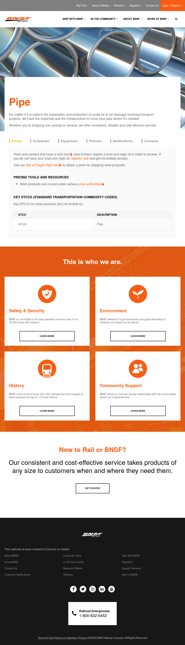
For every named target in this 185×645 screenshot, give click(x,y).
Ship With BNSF (131, 555)
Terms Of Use (45, 638)
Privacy (82, 638)
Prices (16, 141)
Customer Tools (72, 555)
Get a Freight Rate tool (42, 164)
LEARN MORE (47, 336)
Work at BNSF (157, 19)
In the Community (103, 19)
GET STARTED (92, 488)
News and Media (72, 568)
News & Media (100, 5)
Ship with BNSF (73, 19)
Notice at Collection (66, 638)
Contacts (151, 141)
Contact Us (152, 5)
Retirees (119, 5)
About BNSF (131, 19)
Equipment (69, 141)
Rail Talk (81, 5)
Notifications (123, 141)
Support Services (131, 568)
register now (80, 158)
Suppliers (135, 5)
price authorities (89, 183)
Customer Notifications (17, 574)
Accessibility (11, 562)
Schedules (41, 141)
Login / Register (171, 5)
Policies (95, 141)
